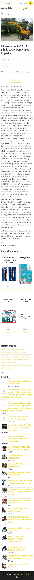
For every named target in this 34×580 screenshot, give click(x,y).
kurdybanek (26, 72)
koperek (21, 72)
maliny (30, 72)
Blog (8, 14)
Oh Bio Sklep (7, 8)
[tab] (17, 80)
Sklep (2, 14)
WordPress (20, 574)
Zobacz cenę (5, 66)
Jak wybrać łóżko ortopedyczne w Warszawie (12, 349)
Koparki (15, 72)
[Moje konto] (23, 9)
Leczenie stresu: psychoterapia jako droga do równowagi (15, 356)
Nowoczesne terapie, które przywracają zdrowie (13, 353)
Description (15, 80)
